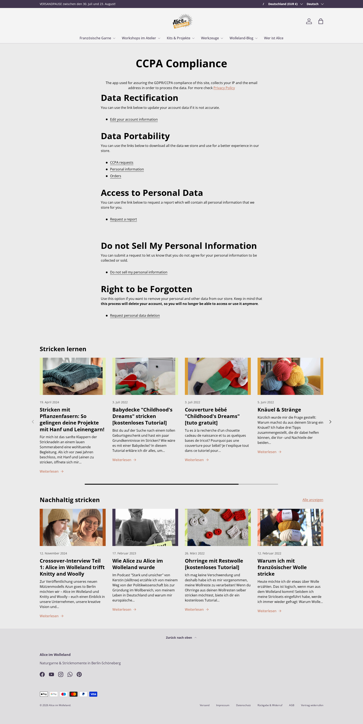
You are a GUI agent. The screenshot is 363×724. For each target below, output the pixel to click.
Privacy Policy (224, 88)
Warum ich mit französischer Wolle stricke (282, 567)
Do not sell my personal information (138, 272)
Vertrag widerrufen (312, 705)
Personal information (127, 169)
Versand (204, 705)
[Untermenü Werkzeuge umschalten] (221, 38)
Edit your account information (134, 119)
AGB (291, 705)
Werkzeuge (210, 38)
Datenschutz (243, 705)
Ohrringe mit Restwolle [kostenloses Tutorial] (214, 564)
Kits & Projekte (178, 38)
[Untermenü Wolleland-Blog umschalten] (256, 38)
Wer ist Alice (273, 38)
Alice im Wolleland (59, 705)
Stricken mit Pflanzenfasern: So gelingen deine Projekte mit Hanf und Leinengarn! (72, 419)
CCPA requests (121, 162)
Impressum (222, 705)
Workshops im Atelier (139, 38)
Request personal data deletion (135, 315)
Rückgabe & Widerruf (270, 705)
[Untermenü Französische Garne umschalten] (114, 38)
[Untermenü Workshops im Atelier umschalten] (159, 38)
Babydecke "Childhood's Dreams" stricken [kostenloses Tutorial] (142, 416)
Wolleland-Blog (241, 38)
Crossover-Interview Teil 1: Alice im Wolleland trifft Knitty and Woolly (72, 567)
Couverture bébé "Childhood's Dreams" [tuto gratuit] (212, 416)
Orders (115, 176)
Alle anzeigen (312, 499)
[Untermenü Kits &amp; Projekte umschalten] (193, 38)
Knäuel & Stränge (279, 409)
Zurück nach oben (179, 638)
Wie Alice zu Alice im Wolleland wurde (137, 564)
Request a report (123, 219)
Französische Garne (95, 38)
